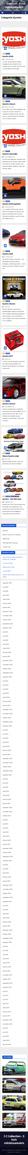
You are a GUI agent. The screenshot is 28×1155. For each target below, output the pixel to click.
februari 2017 (7, 1012)
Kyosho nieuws (8, 104)
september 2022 (8, 771)
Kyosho (7, 53)
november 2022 (7, 762)
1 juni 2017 (7, 306)
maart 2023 (6, 746)
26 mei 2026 (8, 1125)
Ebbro (9, 571)
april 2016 (6, 1036)
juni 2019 (5, 905)
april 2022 (6, 791)
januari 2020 (6, 881)
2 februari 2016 (8, 502)
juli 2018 (5, 946)
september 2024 (8, 673)
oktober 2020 (7, 852)
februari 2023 (7, 750)
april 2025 (6, 644)
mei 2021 (5, 828)
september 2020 (8, 856)
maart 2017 (6, 1007)
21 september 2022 (9, 157)
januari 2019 (6, 926)
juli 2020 (5, 864)
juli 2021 (5, 820)
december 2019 (7, 885)
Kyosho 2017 (7, 356)
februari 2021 (7, 840)
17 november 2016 (9, 406)
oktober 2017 (7, 979)
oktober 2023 (7, 717)
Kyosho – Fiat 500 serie (11, 499)
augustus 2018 (7, 942)
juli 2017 (5, 991)
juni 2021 (5, 824)
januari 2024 (6, 705)
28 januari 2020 (8, 207)
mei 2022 (5, 787)
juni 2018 (5, 950)
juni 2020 (5, 869)
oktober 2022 (7, 766)
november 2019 (7, 889)
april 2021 (6, 832)
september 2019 (8, 897)
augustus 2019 (7, 901)
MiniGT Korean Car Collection (12, 534)
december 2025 (7, 611)
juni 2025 (5, 636)
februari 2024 (7, 701)
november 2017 (7, 975)
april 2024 (6, 693)
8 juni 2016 (7, 459)
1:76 (8, 1103)
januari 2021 (6, 844)
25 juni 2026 (9, 1090)
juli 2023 (5, 730)
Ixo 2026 (10, 563)
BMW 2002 (6, 539)
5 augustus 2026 (10, 1073)
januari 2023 (6, 754)
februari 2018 (7, 967)
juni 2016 (5, 1032)
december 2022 (7, 758)
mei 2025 (5, 640)
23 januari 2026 (8, 59)
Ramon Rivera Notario (9, 557)
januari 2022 (6, 803)
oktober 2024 (7, 668)
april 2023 (6, 742)
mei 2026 (5, 591)
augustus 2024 (7, 677)
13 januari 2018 (8, 256)
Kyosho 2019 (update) (11, 204)
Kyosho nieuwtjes (9, 154)
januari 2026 (6, 607)
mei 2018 (5, 954)
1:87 (8, 1068)
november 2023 (7, 713)
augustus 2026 (7, 583)
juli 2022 (5, 779)
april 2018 (6, 958)
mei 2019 (5, 909)
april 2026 (6, 595)
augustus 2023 (7, 726)
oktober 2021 (7, 815)
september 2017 (8, 983)
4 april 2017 (7, 359)
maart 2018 (6, 963)
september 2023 (8, 722)
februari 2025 (7, 652)
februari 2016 (7, 1044)
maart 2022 (6, 795)
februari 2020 (7, 877)
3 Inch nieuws (10, 1083)
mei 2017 (5, 999)
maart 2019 (6, 918)
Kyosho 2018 (7, 254)
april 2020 (6, 873)
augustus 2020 (7, 860)
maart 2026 (6, 599)
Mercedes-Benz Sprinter (10, 543)
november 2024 (8, 664)
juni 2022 (5, 783)
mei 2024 (5, 689)
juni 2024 (5, 685)
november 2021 (7, 811)
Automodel (13, 1103)
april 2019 (6, 914)
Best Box (5, 530)
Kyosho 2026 (7, 56)
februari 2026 (7, 603)
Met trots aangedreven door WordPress (12, 1150)
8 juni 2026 (8, 1108)
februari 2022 (7, 799)
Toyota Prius (6, 547)
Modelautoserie (15, 496)
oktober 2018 (7, 934)
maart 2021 (6, 836)
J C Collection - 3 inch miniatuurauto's (14, 1140)
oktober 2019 (7, 893)
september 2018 (8, 938)
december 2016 (7, 1020)
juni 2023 (5, 734)
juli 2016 (5, 1028)
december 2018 (7, 930)
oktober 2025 (7, 619)
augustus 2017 (7, 987)
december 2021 (7, 807)
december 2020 (7, 848)
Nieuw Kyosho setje (10, 456)
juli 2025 (5, 632)
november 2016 (7, 1024)
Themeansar (17, 1152)
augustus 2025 (7, 628)
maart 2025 (6, 648)
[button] (22, 12)
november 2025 (7, 615)
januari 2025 (6, 656)
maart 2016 (6, 1040)
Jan (4, 563)
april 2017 (6, 1003)
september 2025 (8, 624)
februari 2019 (7, 922)
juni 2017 (5, 995)
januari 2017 (6, 1016)
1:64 (4, 53)
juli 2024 (5, 681)
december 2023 (7, 709)
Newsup (9, 1152)
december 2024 (7, 660)
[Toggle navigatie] (13, 13)
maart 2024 (6, 697)
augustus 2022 (7, 775)
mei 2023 (5, 738)
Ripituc (5, 567)
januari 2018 (6, 971)
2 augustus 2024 (9, 107)
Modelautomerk (14, 1068)
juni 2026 (5, 587)
